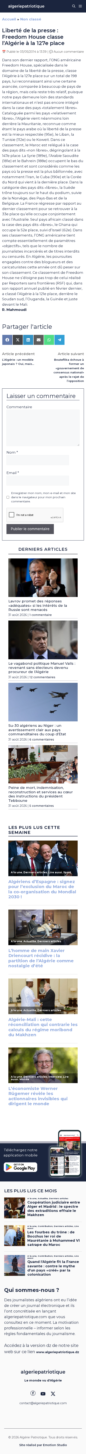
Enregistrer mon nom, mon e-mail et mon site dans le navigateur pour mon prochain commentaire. (43, 497)
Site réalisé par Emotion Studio (43, 1445)
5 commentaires (41, 806)
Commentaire (19, 407)
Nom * (12, 452)
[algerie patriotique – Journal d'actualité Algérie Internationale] (26, 6)
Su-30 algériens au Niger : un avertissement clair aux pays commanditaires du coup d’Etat (37, 729)
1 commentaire (40, 615)
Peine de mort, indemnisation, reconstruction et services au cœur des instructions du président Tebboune (40, 794)
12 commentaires (42, 677)
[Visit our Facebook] (33, 1394)
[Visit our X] (53, 1394)
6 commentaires (41, 739)
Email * (12, 473)
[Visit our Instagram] (43, 1394)
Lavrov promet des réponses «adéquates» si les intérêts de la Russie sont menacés (37, 605)
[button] (74, 6)
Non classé (30, 19)
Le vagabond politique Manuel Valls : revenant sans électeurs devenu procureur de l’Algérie (41, 667)
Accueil (9, 19)
